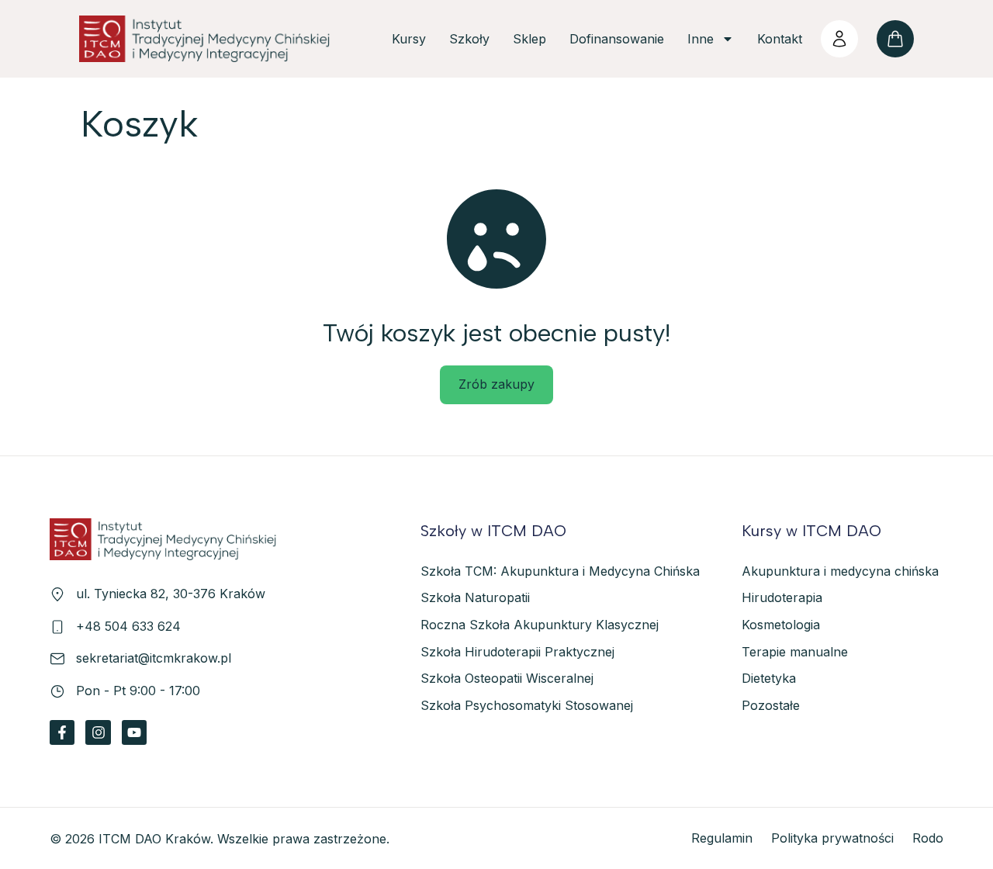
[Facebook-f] (62, 732)
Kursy (409, 39)
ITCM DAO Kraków (154, 838)
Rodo (927, 838)
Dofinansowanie (616, 39)
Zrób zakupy (496, 384)
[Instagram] (97, 732)
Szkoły (469, 39)
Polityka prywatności (832, 838)
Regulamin (722, 838)
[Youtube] (134, 732)
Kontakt (779, 39)
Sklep (529, 39)
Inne (700, 39)
